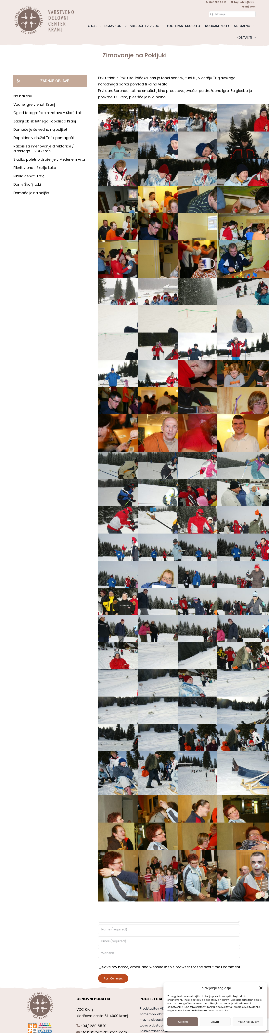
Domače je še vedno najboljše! (40, 129)
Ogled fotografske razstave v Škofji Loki (48, 112)
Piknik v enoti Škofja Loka (34, 167)
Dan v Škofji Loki (27, 184)
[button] (261, 988)
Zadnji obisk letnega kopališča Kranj (44, 121)
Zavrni (215, 1021)
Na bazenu (22, 96)
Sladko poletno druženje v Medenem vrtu (49, 159)
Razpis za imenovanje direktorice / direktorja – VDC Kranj (43, 148)
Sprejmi (183, 1021)
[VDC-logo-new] (43, 7)
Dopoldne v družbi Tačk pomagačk (44, 137)
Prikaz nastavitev (248, 1021)
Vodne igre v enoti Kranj (34, 104)
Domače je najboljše (31, 192)
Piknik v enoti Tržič (29, 176)
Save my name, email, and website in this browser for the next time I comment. (171, 966)
